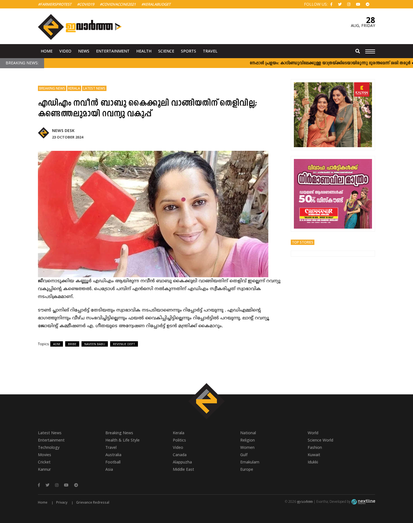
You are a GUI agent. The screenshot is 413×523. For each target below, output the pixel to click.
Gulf (244, 454)
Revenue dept (124, 344)
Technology (49, 447)
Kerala (74, 88)
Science (166, 51)
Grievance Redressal (92, 502)
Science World (320, 440)
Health (143, 51)
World (313, 432)
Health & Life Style (122, 440)
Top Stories (302, 242)
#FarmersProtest (54, 4)
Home (47, 51)
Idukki (313, 462)
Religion (247, 440)
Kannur (44, 469)
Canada (180, 454)
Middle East (183, 469)
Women (247, 447)
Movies (44, 454)
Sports (188, 51)
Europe (246, 469)
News (83, 51)
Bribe (72, 344)
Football (113, 462)
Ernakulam (249, 462)
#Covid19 (85, 4)
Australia (113, 454)
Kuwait (314, 454)
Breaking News (52, 88)
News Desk (63, 130)
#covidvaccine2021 (118, 4)
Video (65, 51)
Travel (210, 51)
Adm (56, 344)
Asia (109, 469)
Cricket (44, 462)
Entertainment (113, 51)
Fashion (315, 447)
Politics (179, 440)
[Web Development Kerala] (363, 501)
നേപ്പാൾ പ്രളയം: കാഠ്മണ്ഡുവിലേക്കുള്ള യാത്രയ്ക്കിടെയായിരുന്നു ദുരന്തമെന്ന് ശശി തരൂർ (318, 63)
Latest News (94, 88)
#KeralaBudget (156, 4)
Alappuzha (182, 462)
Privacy (61, 502)
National (248, 432)
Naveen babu (94, 344)
